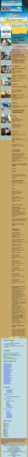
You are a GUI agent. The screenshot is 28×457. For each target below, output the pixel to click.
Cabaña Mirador (7, 379)
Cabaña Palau (6, 376)
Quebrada (8, 405)
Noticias (8, 412)
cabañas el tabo (20, 438)
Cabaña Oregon (7, 381)
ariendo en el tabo (4, 442)
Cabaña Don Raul (7, 373)
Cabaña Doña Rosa (8, 375)
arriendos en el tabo (15, 441)
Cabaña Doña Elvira (8, 380)
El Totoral (8, 404)
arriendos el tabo (6, 441)
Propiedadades (9, 417)
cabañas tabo (13, 438)
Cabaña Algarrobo (7, 383)
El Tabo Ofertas (10, 389)
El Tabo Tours (9, 413)
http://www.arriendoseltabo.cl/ (15, 450)
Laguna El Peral (9, 406)
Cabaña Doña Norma (8, 369)
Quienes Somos (9, 392)
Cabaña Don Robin (8, 366)
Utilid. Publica (9, 416)
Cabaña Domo (7, 374)
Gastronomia (9, 414)
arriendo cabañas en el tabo (11, 439)
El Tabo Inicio (9, 390)
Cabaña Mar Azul (7, 371)
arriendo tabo (22, 441)
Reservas (8, 396)
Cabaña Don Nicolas (8, 364)
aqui (13, 345)
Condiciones (13, 396)
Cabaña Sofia (6, 368)
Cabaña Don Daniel (8, 377)
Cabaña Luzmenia (7, 370)
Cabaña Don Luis (7, 363)
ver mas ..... (21, 33)
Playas (7, 402)
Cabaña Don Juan (7, 367)
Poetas (7, 403)
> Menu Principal (14, 22)
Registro (17, 396)
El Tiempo (9, 411)
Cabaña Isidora (7, 382)
